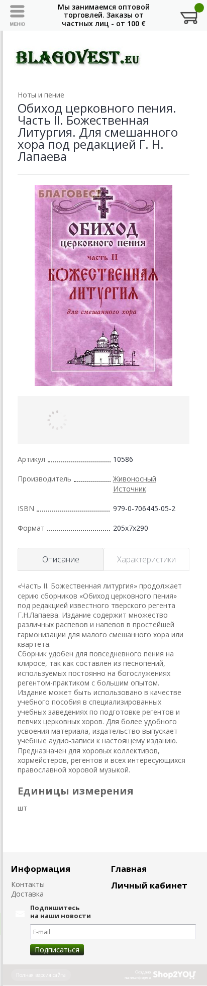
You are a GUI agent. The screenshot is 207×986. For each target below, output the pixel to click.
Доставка (27, 894)
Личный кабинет (149, 885)
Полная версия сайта (41, 974)
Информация (40, 868)
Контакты (28, 884)
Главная (129, 868)
